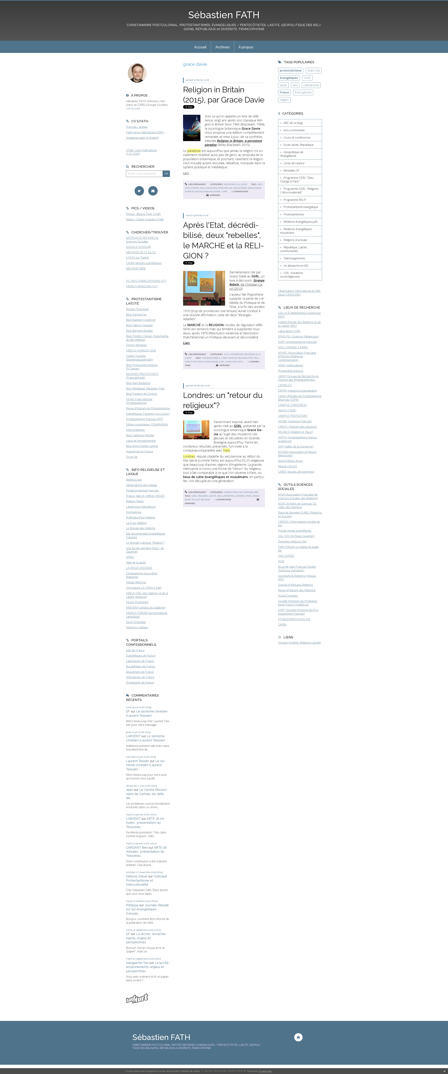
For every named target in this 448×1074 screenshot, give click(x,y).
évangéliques (289, 78)
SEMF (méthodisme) (290, 365)
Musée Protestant (137, 309)
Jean (129, 790)
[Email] (153, 191)
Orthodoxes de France (140, 677)
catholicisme (311, 85)
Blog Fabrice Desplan (139, 325)
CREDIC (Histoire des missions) (297, 427)
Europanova (133, 512)
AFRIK (130, 557)
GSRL (307, 78)
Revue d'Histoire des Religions (296, 590)
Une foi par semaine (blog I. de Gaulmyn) (145, 550)
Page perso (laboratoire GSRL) (145, 132)
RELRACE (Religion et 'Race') (295, 432)
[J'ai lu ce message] (444, 1071)
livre (224, 191)
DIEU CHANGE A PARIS (293, 347)
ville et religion (201, 499)
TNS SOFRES (286, 556)
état (250, 358)
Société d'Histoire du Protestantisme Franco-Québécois (298, 603)
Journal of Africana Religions (295, 585)
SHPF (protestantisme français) (297, 342)
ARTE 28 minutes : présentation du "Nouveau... (145, 823)
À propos (246, 47)
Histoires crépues (137, 627)
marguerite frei (137, 963)
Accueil (200, 47)
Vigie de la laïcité (136, 562)
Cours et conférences (297, 137)
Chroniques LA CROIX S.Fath (144, 588)
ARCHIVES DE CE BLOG (141, 252)
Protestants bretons (290, 371)
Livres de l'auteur (294, 163)
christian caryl (235, 361)
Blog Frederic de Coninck (141, 394)
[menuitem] (200, 47)
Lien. (186, 173)
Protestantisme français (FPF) (144, 419)
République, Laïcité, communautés (293, 249)
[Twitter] (139, 191)
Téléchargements (294, 258)
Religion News (135, 501)
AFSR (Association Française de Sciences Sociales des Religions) (298, 496)
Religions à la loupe (235, 184)
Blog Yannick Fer (136, 314)
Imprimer (214, 195)
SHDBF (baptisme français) (295, 421)
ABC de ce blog (293, 123)
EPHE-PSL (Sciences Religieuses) (298, 336)
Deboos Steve (136, 876)
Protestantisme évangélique (301, 207)
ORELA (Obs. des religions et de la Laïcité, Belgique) (147, 595)
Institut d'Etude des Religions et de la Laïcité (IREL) (299, 324)
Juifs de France (135, 650)
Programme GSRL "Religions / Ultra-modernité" (299, 190)
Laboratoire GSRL (289, 331)
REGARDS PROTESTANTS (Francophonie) (142, 376)
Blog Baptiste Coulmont (140, 320)
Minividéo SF (291, 170)
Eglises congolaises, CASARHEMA (147, 424)
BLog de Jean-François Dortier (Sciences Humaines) (297, 568)
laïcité (212, 496)
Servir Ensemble (136, 622)
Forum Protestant (137, 602)
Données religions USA (292, 541)
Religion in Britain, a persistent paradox (233, 143)
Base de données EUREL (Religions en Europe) (300, 514)
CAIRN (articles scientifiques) (144, 263)
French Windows (136, 345)
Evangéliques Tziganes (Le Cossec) (147, 414)
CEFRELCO (285, 385)
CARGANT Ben (137, 847)
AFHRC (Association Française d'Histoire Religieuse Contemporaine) (297, 356)
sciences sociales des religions (202, 191)
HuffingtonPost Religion (140, 517)
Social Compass (288, 596)
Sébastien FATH (224, 15)
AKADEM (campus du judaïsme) (145, 607)
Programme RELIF (295, 200)
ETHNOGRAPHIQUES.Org (294, 619)
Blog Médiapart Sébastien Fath (145, 388)
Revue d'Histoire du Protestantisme (148, 408)
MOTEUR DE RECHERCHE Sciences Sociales (142, 239)
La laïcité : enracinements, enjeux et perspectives (146, 938)
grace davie (254, 188)
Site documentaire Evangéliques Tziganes (145, 535)
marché (232, 358)
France (284, 92)
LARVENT (133, 736)
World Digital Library (290, 461)
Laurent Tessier (137, 761)
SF (128, 711)
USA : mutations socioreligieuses (291, 274)
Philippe (132, 905)
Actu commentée (233, 354)
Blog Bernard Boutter (139, 331)
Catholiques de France (140, 661)
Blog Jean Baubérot (138, 383)
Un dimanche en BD (296, 266)
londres (240, 496)
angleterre (240, 188)
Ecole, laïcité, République (299, 145)
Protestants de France (140, 682)
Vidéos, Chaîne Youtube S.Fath (145, 219)
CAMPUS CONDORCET (292, 405)
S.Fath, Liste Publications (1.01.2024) (141, 152)
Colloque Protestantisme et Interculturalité (146, 880)
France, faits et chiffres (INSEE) (145, 496)
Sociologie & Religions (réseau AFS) (297, 577)
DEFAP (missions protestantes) (297, 391)
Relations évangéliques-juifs (301, 222)
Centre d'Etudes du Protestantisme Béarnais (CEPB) (299, 398)
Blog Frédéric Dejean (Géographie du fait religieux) (147, 338)
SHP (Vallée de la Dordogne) (295, 446)
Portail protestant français (142, 490)
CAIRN (282, 624)
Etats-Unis (313, 70)
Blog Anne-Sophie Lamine (142, 446)
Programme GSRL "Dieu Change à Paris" (296, 179)
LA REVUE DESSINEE (139, 568)
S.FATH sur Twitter (137, 258)
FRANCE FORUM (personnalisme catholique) (146, 615)
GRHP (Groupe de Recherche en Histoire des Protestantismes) (298, 378)
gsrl (222, 361)
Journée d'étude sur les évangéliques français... (147, 909)
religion (242, 358)
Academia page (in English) (142, 138)
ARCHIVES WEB (136, 268)
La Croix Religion (136, 523)
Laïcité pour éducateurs (141, 507)
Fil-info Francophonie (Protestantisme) (139, 401)
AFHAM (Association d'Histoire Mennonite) (297, 454)
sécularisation (208, 188)
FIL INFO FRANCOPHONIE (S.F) (146, 281)
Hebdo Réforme (136, 582)
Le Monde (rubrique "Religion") (145, 543)
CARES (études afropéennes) (296, 472)
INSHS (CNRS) (287, 410)
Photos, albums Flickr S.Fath (143, 214)
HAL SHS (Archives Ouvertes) (296, 536)
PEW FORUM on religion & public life (298, 549)
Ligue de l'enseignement (141, 441)
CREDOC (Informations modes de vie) (299, 523)
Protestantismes (294, 214)
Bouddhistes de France (140, 666)
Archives (222, 47)
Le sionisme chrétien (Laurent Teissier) (146, 765)
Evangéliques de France (140, 655)
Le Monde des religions (140, 528)
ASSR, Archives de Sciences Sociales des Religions (297, 505)
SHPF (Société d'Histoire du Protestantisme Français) (298, 612)
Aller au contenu (12, 3)
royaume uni (225, 188)
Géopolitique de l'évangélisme (241, 492)
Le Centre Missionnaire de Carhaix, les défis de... (147, 794)
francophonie (303, 92)
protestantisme (291, 70)
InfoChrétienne (135, 430)
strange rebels (211, 358)
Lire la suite (133, 108)
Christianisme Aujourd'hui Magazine (141, 575)
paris (248, 496)
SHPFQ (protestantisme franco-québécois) (297, 439)
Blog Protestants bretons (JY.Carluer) (142, 367)
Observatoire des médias (141, 485)
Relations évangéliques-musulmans (296, 231)
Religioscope (134, 480)
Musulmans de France (140, 672)
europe (195, 188)
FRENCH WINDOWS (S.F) (142, 286)
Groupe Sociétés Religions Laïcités (299, 643)
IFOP (281, 561)
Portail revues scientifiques (294, 531)
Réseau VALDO (287, 466)
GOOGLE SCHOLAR (138, 247)
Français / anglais (137, 127)
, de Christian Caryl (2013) (247, 284)
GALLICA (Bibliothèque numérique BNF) (299, 315)
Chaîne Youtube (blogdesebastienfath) (139, 358)
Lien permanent (197, 184)
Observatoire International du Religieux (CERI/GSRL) (299, 292)
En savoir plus (265, 1071)
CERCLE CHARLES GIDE (141, 350)
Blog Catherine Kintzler (140, 435)
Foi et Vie (131, 457)
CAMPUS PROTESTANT (293, 416)
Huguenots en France (139, 451)
